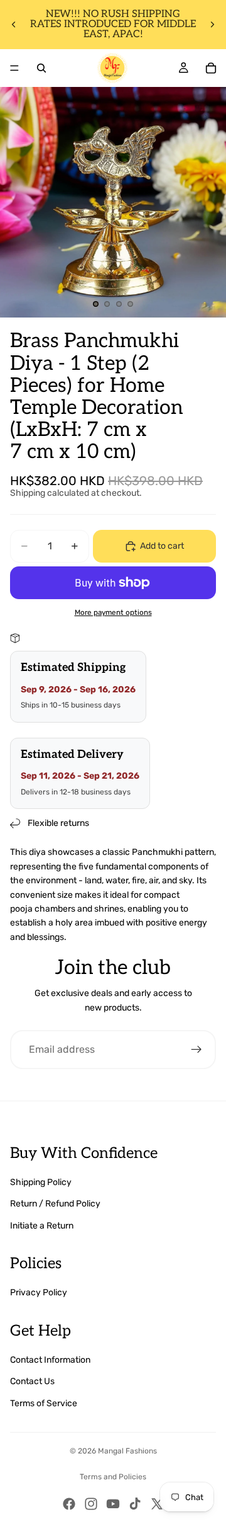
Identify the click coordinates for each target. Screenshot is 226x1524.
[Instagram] (91, 1503)
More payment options (113, 612)
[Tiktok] (135, 1503)
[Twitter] (156, 1503)
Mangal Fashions (127, 1451)
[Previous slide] (14, 24)
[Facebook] (69, 1503)
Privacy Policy (38, 1292)
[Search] (41, 68)
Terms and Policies (113, 1476)
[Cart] (211, 68)
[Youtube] (113, 1503)
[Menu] (14, 68)
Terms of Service (43, 1403)
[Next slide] (212, 24)
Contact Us (32, 1381)
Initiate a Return (41, 1225)
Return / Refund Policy (55, 1203)
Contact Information (50, 1360)
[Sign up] (196, 1049)
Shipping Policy (41, 1182)
